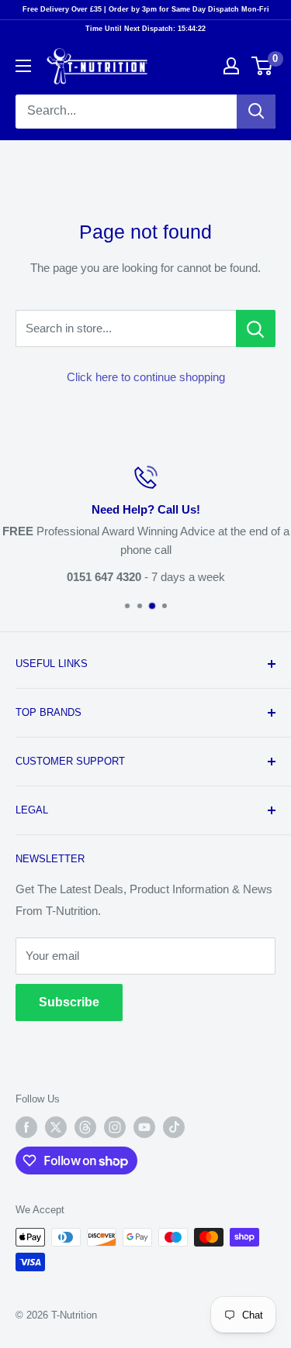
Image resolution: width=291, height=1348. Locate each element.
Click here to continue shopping (146, 376)
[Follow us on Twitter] (56, 1127)
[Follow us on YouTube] (144, 1127)
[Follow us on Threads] (85, 1127)
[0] (262, 66)
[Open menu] (23, 66)
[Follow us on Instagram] (115, 1127)
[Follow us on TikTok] (174, 1127)
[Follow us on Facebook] (26, 1127)
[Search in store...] (255, 328)
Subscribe (69, 1002)
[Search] (256, 112)
